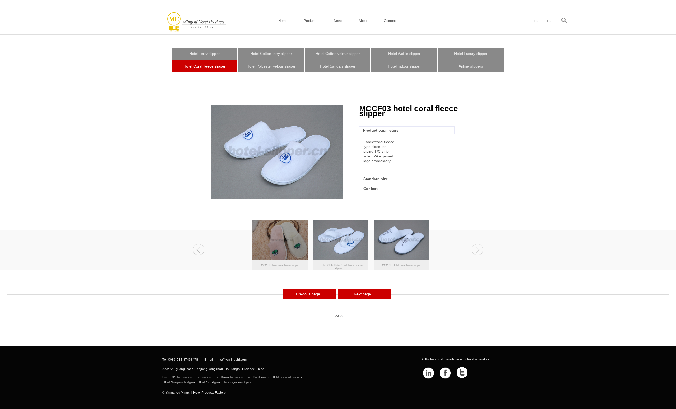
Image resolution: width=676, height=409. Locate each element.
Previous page (308, 294)
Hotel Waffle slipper (404, 53)
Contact (390, 21)
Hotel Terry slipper (204, 53)
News (338, 21)
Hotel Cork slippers (209, 382)
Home (282, 21)
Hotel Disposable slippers (229, 377)
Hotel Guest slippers (258, 377)
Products (310, 21)
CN (536, 21)
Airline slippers (471, 66)
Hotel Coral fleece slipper (205, 66)
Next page (362, 294)
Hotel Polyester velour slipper (271, 66)
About (363, 21)
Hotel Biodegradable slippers (179, 382)
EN (549, 21)
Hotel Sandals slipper (337, 66)
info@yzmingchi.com (232, 360)
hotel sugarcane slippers (237, 382)
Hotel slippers (203, 377)
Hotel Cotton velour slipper (338, 53)
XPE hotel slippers (182, 377)
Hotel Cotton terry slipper (271, 53)
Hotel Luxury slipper (470, 53)
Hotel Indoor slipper (404, 66)
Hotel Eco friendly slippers (287, 377)
